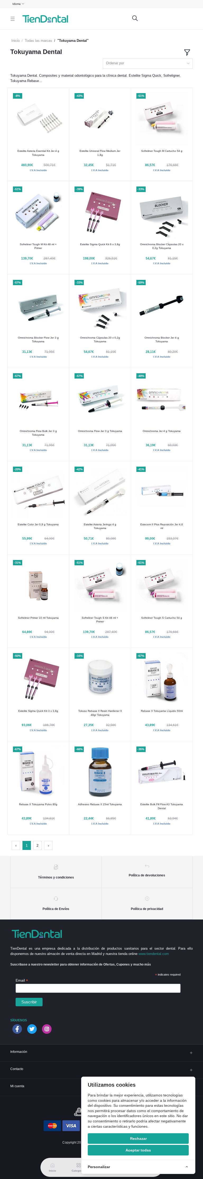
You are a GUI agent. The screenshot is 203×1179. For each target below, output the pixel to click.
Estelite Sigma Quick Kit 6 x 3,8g (100, 244)
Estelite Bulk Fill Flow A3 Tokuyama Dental (161, 806)
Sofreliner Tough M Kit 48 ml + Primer (38, 246)
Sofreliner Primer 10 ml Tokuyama (38, 617)
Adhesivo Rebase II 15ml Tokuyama (100, 804)
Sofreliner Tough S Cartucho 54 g (161, 617)
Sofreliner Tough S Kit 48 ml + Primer (100, 619)
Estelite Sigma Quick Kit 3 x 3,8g (38, 710)
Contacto (16, 1069)
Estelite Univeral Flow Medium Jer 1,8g (100, 152)
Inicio (15, 41)
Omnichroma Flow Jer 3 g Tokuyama (100, 431)
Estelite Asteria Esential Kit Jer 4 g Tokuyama (38, 152)
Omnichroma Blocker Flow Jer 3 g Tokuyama (38, 339)
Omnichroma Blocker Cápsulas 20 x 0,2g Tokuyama (161, 246)
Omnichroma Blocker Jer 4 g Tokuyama (162, 339)
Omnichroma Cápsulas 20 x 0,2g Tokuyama (100, 339)
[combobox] (148, 63)
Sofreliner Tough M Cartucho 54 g (161, 150)
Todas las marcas (38, 41)
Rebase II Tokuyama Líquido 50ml (162, 710)
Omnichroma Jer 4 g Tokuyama (162, 431)
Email (22, 980)
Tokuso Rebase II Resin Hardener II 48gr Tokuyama (100, 712)
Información (18, 1051)
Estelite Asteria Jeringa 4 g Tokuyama (100, 526)
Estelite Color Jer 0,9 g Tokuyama (38, 524)
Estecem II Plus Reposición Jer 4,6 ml (161, 526)
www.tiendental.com (154, 954)
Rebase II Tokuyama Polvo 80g (38, 804)
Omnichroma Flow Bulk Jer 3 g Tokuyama (38, 433)
